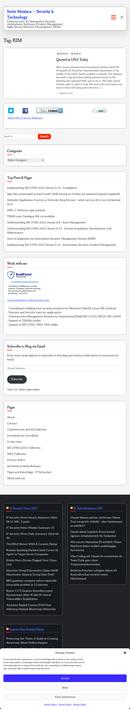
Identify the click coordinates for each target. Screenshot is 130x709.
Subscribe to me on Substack (25, 118)
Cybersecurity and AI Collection (27, 429)
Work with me (16, 478)
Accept (65, 678)
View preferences (65, 696)
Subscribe (17, 379)
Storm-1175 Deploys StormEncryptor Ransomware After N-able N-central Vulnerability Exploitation (29, 595)
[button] (125, 652)
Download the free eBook (22, 435)
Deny (65, 687)
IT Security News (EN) (23, 508)
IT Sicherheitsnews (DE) (88, 508)
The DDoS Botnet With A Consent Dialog (31, 544)
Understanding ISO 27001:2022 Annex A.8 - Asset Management (46, 222)
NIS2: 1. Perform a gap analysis (26, 210)
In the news (14, 441)
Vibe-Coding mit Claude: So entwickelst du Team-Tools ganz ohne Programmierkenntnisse (96, 560)
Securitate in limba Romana (24, 466)
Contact (12, 423)
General (77, 54)
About (11, 417)
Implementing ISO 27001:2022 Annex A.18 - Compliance (42, 188)
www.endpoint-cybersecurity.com (28, 300)
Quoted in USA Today (72, 59)
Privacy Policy (50, 704)
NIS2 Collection (16, 454)
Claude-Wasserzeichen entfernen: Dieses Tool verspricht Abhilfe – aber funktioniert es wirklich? (96, 522)
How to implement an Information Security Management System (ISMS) (51, 238)
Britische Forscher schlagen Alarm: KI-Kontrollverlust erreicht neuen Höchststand (93, 574)
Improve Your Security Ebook (26, 629)
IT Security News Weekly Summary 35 (30, 528)
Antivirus (64, 54)
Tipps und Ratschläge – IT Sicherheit (29, 472)
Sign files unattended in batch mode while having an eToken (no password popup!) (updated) (63, 194)
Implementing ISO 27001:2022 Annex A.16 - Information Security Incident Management (61, 245)
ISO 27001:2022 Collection (23, 448)
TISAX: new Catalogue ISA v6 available (31, 216)
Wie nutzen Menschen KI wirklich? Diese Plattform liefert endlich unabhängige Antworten (95, 546)
